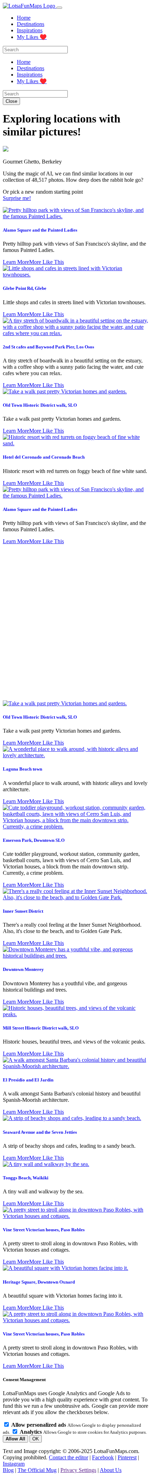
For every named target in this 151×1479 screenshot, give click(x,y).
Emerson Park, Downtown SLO (34, 840)
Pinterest (127, 1457)
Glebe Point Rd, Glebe (24, 288)
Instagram (14, 1464)
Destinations (30, 24)
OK (35, 1438)
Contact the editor (68, 1457)
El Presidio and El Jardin (28, 1079)
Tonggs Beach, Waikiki (25, 1177)
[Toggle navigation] (59, 8)
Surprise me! (17, 198)
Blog (8, 1470)
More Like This (46, 262)
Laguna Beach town (22, 769)
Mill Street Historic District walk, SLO (41, 1028)
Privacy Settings (78, 1470)
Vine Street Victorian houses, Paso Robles (44, 1229)
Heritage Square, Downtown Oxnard (39, 1282)
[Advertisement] (75, 622)
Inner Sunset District (23, 911)
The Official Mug (37, 1470)
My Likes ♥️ (32, 37)
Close (11, 101)
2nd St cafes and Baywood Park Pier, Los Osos (48, 346)
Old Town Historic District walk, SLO (40, 405)
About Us (111, 1470)
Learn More (16, 262)
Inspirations (29, 30)
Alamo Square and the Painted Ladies (40, 230)
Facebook (103, 1457)
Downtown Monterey (23, 969)
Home (24, 18)
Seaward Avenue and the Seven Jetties (40, 1132)
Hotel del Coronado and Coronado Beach (44, 457)
